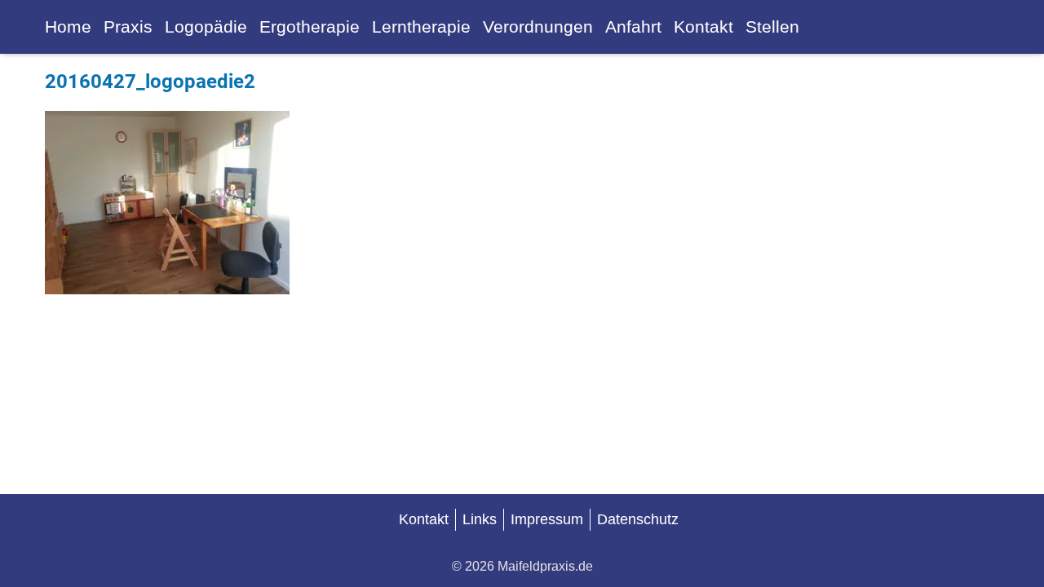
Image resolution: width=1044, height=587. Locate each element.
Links (479, 519)
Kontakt (424, 519)
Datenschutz (638, 519)
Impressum (547, 519)
